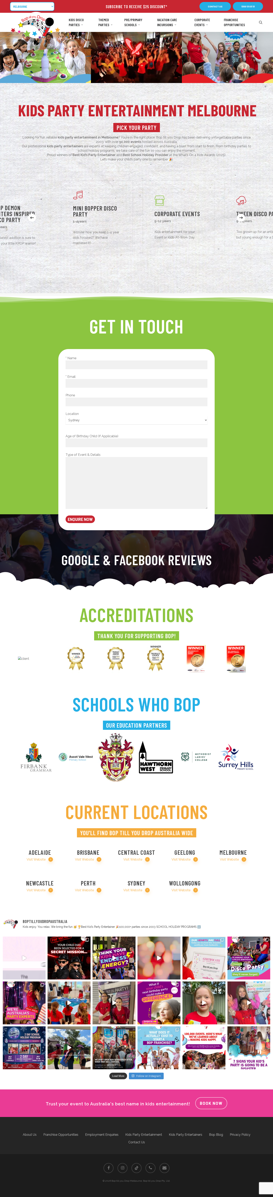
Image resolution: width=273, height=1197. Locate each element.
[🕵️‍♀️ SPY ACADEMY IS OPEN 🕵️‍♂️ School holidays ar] (69, 958)
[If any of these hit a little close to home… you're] (248, 1047)
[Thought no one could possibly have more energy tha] (114, 958)
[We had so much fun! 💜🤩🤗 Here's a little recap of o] (203, 1002)
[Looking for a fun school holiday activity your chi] (24, 1047)
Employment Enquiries (102, 1135)
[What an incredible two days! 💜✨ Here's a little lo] (114, 1002)
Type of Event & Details (83, 455)
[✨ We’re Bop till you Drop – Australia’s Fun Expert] (24, 1002)
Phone (70, 395)
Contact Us (136, 1142)
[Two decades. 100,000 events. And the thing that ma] (203, 1047)
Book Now (211, 1103)
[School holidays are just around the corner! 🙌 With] (24, 958)
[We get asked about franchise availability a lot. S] (114, 1047)
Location (72, 414)
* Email (71, 377)
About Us (30, 1135)
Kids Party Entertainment (143, 1135)
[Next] (241, 218)
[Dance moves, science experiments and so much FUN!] (158, 958)
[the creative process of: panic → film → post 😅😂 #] (69, 1047)
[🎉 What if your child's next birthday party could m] (158, 1002)
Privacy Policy (240, 1135)
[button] (215, 6)
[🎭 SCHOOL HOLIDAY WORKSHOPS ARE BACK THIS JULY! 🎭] (248, 1002)
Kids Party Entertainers (185, 1135)
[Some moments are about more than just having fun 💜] (203, 958)
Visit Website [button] (36, 859)
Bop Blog (216, 1135)
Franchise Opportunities (60, 1135)
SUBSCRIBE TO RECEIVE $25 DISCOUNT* (136, 6)
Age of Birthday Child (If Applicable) (92, 436)
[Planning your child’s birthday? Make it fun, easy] (248, 958)
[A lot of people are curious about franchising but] (158, 1047)
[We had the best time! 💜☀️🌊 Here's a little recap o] (69, 1002)
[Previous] (32, 218)
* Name (71, 358)
